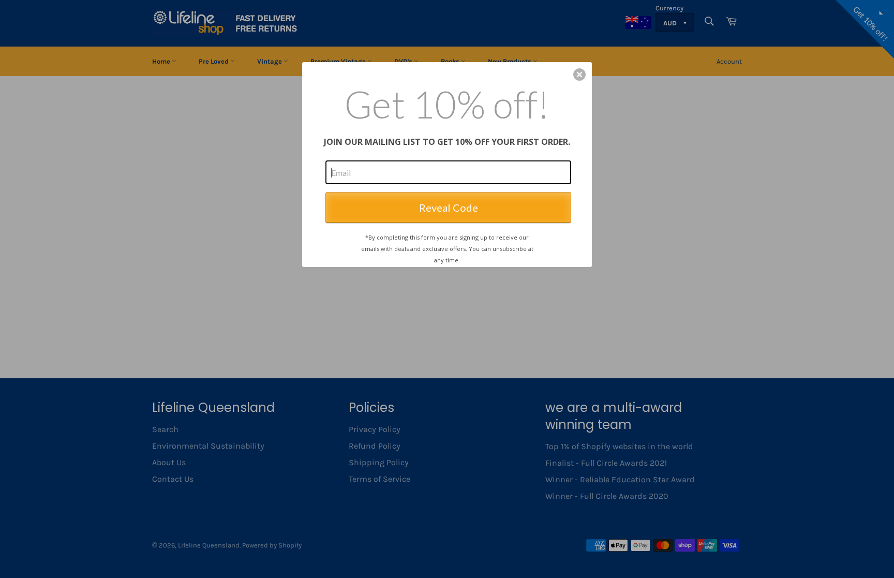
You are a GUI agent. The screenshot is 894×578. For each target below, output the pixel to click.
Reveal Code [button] (448, 207)
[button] (579, 74)
